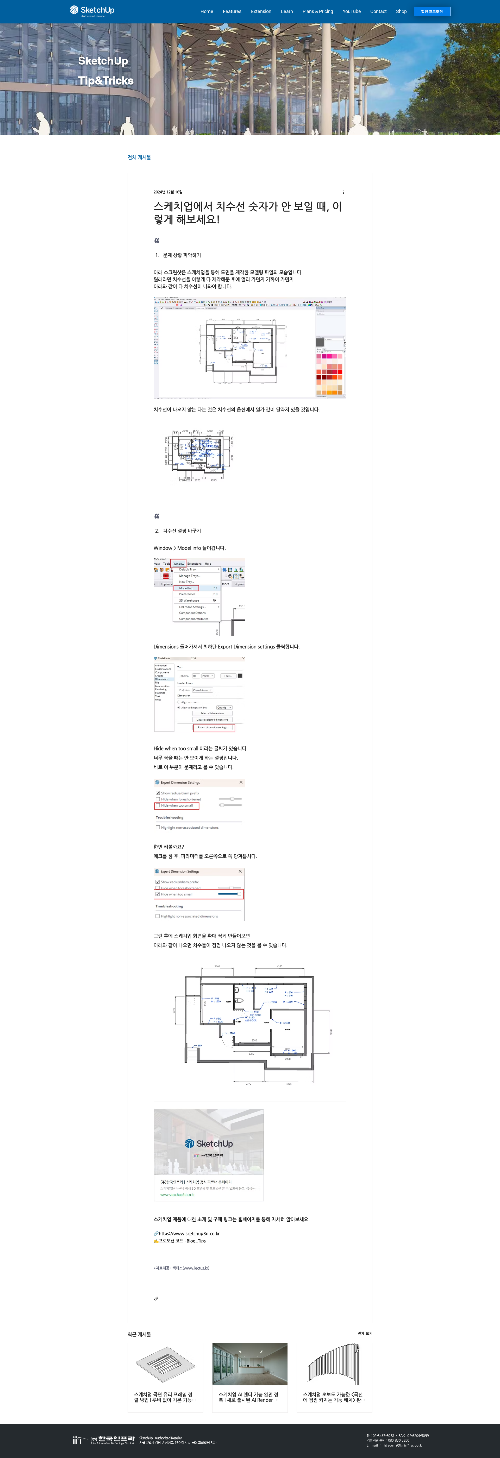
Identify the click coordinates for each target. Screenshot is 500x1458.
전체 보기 (365, 1333)
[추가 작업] (343, 192)
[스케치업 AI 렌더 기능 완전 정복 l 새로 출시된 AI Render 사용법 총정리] (250, 1364)
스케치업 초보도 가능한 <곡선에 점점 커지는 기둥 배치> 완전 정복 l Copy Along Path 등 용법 (334, 1397)
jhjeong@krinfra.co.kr (403, 1445)
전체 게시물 (139, 157)
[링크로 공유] (156, 1298)
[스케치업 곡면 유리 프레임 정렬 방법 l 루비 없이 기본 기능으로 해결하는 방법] (165, 1364)
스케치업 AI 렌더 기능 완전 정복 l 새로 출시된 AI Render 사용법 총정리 (249, 1397)
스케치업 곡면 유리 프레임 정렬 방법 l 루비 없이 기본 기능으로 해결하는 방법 (165, 1397)
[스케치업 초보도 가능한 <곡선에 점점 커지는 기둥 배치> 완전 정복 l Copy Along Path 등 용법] (334, 1364)
